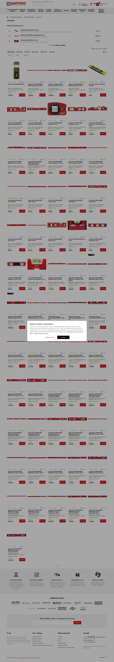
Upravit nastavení (50, 337)
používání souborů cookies (41, 333)
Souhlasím (63, 337)
